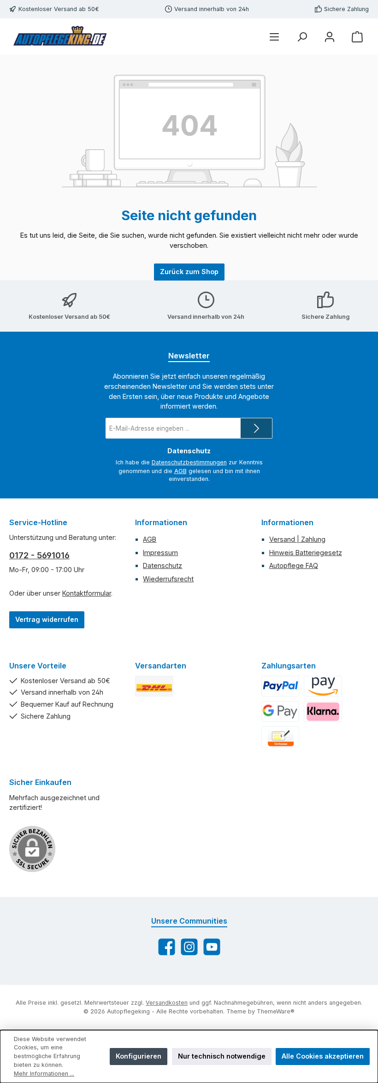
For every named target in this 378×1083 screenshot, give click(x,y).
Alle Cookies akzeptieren (323, 1056)
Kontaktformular (86, 593)
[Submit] (256, 428)
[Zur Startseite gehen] (60, 36)
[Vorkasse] (280, 736)
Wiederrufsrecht (168, 579)
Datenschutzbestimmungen (189, 462)
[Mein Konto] (329, 36)
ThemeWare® (276, 1011)
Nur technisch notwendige (222, 1056)
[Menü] (274, 36)
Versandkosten (167, 1002)
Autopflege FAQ (293, 565)
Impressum (160, 552)
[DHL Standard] (154, 686)
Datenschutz (162, 565)
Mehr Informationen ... (44, 1073)
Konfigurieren (138, 1056)
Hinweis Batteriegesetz (305, 552)
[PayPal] (280, 686)
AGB (180, 471)
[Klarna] (323, 711)
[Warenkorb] (357, 36)
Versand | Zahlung (297, 539)
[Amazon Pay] (323, 686)
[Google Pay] (280, 711)
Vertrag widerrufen (46, 619)
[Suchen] (301, 36)
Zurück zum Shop (189, 271)
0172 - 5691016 (39, 555)
